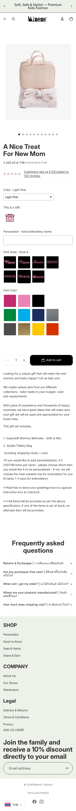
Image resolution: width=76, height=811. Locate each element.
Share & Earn (11, 655)
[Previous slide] (4, 6)
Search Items (12, 648)
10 (53, 134)
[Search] (13, 18)
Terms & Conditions (16, 717)
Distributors (10, 689)
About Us (9, 675)
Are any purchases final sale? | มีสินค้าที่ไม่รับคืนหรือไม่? (35, 573)
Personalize (10, 634)
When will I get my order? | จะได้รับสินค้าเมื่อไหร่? (35, 584)
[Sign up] (66, 768)
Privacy (8, 724)
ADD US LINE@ (13, 730)
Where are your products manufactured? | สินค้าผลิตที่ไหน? (35, 594)
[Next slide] (71, 6)
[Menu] (4, 19)
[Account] (62, 18)
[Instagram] (41, 801)
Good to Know (12, 641)
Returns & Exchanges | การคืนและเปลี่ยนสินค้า (33, 563)
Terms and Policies (38, 792)
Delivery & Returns (15, 710)
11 (57, 134)
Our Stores (10, 683)
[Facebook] (34, 801)
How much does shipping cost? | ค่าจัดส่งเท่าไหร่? (36, 604)
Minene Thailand (42, 784)
